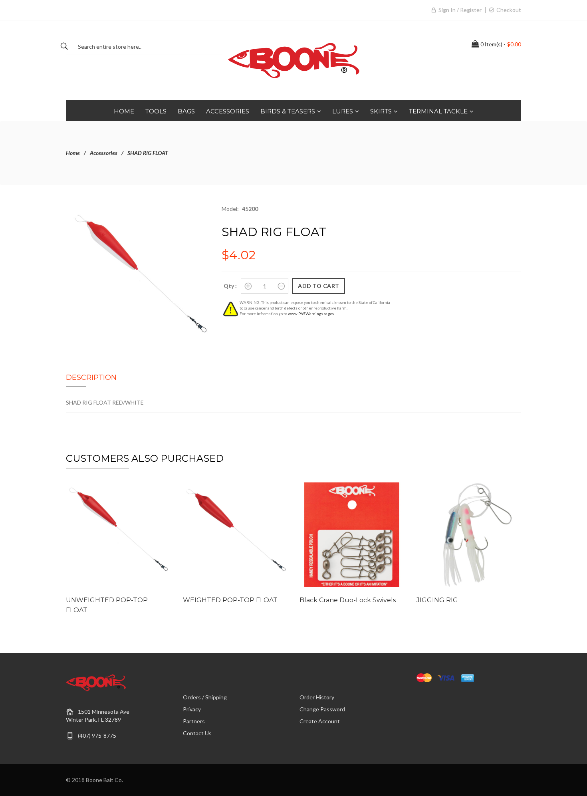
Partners (194, 721)
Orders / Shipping (205, 697)
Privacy (192, 709)
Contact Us (197, 733)
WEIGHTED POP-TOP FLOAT (230, 600)
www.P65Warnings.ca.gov (311, 313)
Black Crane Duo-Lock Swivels (347, 600)
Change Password (322, 709)
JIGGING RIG (437, 600)
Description (91, 377)
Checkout (508, 9)
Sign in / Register (460, 9)
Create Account (319, 721)
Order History (316, 697)
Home (73, 152)
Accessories (103, 152)
